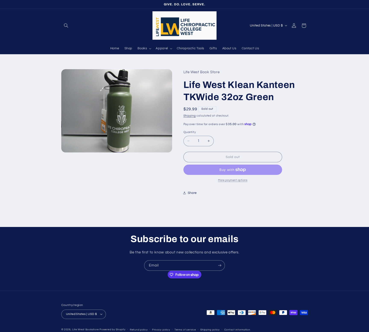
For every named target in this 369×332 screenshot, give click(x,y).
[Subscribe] (220, 265)
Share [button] (192, 193)
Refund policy (139, 330)
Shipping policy (210, 330)
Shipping (189, 115)
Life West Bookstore (85, 329)
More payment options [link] (232, 180)
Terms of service (185, 330)
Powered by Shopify (112, 329)
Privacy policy (161, 330)
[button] (66, 26)
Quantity (189, 132)
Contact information (237, 330)
